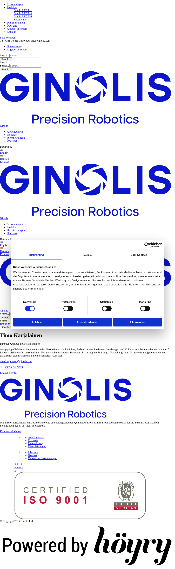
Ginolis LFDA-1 (23, 10)
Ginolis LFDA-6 (23, 16)
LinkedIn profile (9, 372)
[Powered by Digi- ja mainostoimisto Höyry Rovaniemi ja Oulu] (87, 567)
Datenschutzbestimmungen (42, 458)
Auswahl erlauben (87, 322)
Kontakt (11, 31)
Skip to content (8, 37)
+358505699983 (14, 367)
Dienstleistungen (16, 22)
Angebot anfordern (17, 28)
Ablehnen (37, 322)
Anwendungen (15, 4)
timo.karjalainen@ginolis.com (16, 361)
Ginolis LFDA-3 (23, 13)
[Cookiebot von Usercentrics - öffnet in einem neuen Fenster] (147, 244)
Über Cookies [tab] (139, 254)
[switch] (68, 308)
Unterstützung (14, 46)
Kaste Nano (20, 19)
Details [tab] (87, 254)
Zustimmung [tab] (36, 254)
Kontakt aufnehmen (10, 431)
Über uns (12, 25)
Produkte (12, 7)
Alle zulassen (137, 322)
